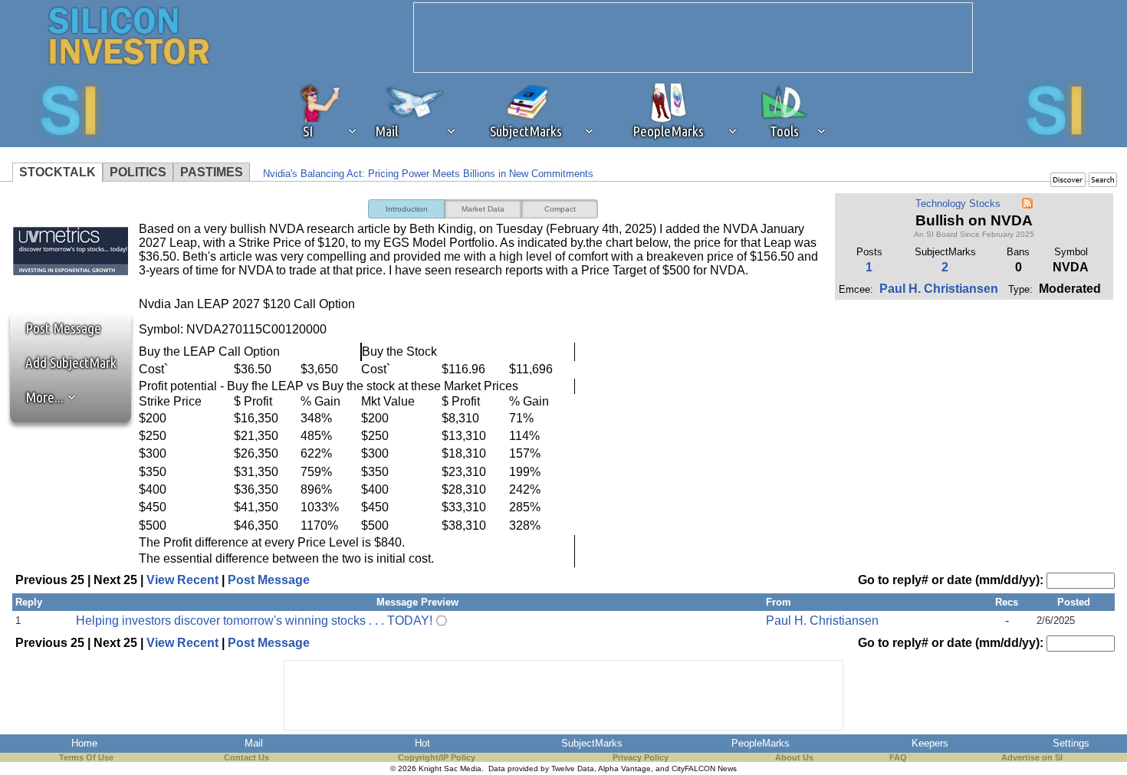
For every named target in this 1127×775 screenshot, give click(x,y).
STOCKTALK (57, 172)
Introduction (407, 209)
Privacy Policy (641, 757)
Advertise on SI (1032, 757)
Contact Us (246, 757)
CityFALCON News (704, 768)
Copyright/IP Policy (436, 757)
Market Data (483, 209)
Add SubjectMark (71, 362)
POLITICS (138, 172)
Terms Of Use (86, 757)
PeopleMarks (760, 743)
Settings (1071, 743)
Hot (422, 743)
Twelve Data (572, 768)
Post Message (56, 328)
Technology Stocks (958, 203)
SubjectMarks (592, 743)
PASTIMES (211, 172)
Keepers (930, 743)
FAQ (898, 757)
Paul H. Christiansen (938, 288)
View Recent (182, 579)
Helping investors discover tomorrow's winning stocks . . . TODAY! (254, 620)
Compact (560, 209)
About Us (794, 757)
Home (84, 743)
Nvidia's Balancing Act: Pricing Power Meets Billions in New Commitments (428, 173)
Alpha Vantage (624, 768)
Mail (254, 743)
